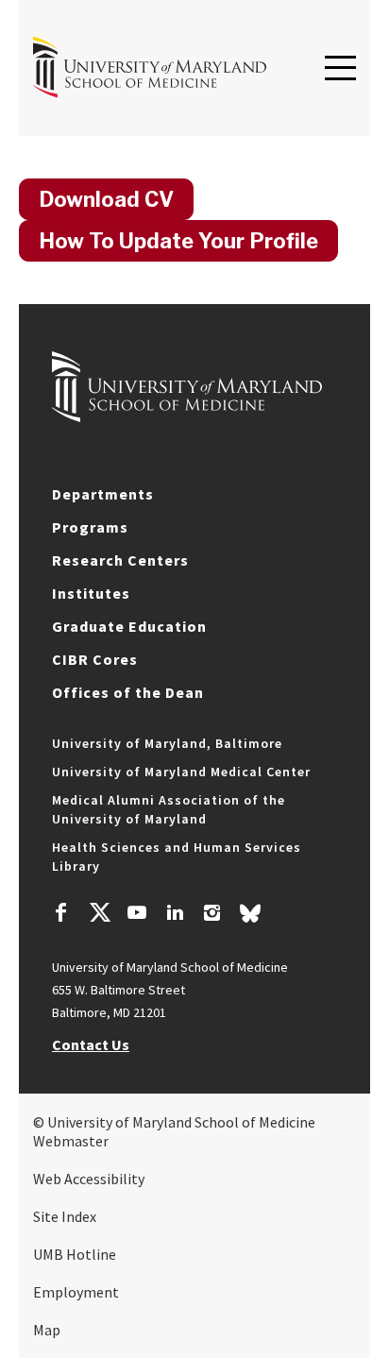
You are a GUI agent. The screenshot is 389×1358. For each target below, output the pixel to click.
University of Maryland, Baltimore (167, 743)
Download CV (106, 199)
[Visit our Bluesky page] (250, 917)
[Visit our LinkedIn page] (174, 915)
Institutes (91, 593)
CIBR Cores (95, 659)
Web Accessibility (88, 1178)
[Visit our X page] (99, 915)
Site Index (64, 1216)
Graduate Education (129, 626)
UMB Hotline (74, 1254)
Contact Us (90, 1044)
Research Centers (120, 560)
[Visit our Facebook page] (61, 915)
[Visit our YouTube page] (136, 915)
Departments (103, 493)
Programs (90, 527)
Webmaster (71, 1140)
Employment (76, 1291)
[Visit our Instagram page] (212, 915)
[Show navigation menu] (340, 69)
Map (46, 1329)
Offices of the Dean (128, 692)
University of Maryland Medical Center (181, 771)
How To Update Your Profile (178, 241)
